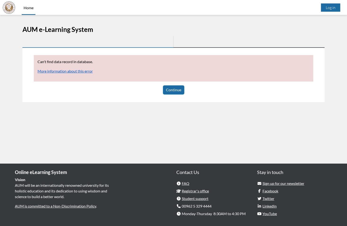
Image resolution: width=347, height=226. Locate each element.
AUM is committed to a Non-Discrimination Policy (55, 206)
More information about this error (65, 71)
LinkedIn (269, 206)
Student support (195, 198)
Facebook (270, 191)
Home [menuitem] (29, 7)
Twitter (268, 198)
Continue (173, 89)
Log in (330, 7)
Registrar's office (195, 191)
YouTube (269, 213)
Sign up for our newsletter (283, 183)
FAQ (185, 183)
